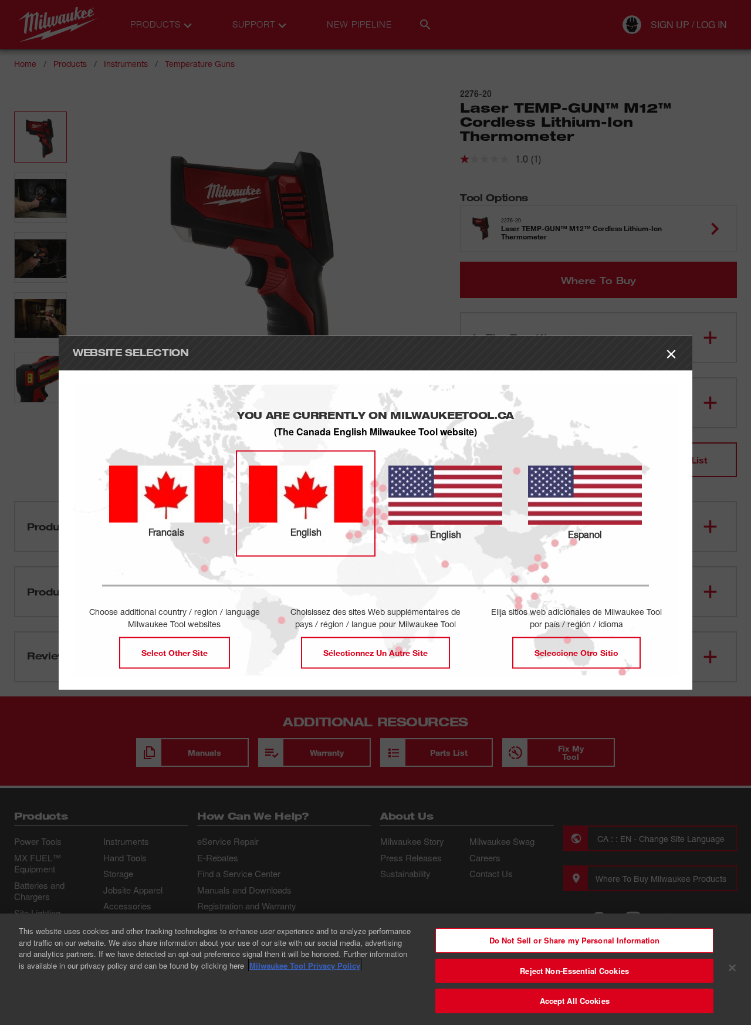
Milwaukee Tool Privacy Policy (304, 965)
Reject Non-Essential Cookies (574, 970)
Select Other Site (174, 653)
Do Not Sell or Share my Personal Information (574, 940)
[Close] (732, 968)
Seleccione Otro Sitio (576, 653)
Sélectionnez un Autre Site (375, 653)
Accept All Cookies (575, 1000)
